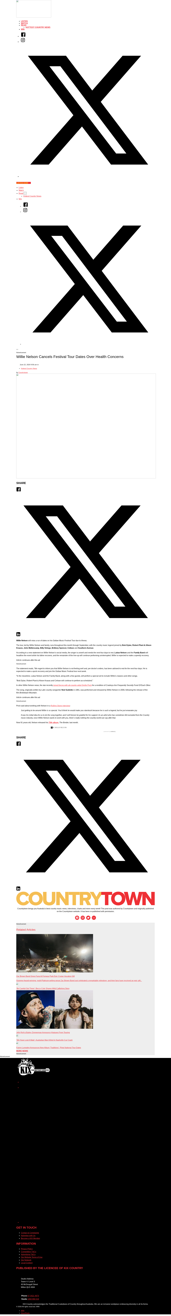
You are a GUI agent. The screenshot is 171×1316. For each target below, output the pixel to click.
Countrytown (23, 372)
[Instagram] (23, 42)
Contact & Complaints (30, 1233)
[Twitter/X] (88, 176)
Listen (24, 21)
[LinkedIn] (18, 636)
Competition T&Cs (28, 1252)
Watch (24, 23)
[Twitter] (85, 630)
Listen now (22, 183)
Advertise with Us (28, 1236)
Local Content (26, 1263)
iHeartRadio (25, 1313)
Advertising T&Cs (28, 1254)
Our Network (26, 1260)
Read (23, 25)
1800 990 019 (33, 1299)
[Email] (22, 636)
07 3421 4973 (33, 1296)
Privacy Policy (27, 1249)
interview (60, 706)
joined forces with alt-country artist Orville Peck (72, 685)
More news (22, 1051)
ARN (22, 1311)
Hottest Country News (38, 27)
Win (23, 29)
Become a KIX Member (30, 1238)
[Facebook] (23, 36)
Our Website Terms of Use (31, 1257)
